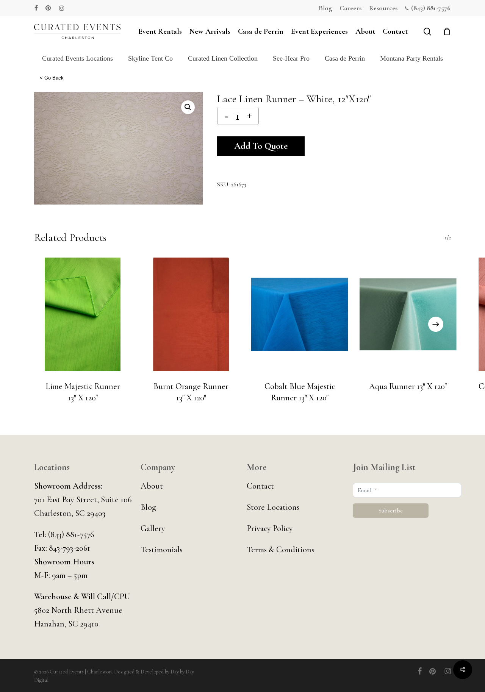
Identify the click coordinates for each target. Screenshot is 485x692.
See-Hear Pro (291, 58)
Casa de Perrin (345, 58)
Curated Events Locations (77, 58)
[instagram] (61, 8)
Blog (148, 507)
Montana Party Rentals (411, 58)
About (152, 486)
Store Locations (273, 507)
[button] (188, 107)
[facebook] (36, 8)
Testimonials (161, 550)
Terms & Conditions (280, 550)
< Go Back (52, 78)
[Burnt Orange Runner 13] (190, 314)
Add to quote (261, 146)
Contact (260, 486)
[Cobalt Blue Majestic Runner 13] (299, 314)
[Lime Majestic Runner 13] (82, 314)
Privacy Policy (270, 528)
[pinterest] (48, 8)
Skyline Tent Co (150, 58)
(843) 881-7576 (71, 534)
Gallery (153, 528)
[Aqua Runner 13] (408, 314)
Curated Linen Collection (223, 58)
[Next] (435, 324)
